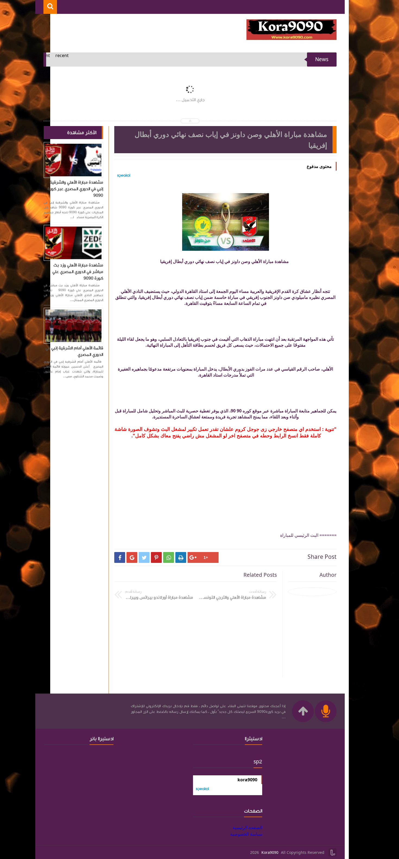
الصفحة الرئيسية (247, 827)
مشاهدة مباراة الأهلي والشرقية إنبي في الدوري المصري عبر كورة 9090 (75, 188)
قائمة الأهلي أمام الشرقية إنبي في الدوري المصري (74, 351)
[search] (50, 7)
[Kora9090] (291, 38)
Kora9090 (269, 852)
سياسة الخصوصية (246, 834)
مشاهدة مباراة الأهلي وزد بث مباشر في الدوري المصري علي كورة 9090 (77, 271)
